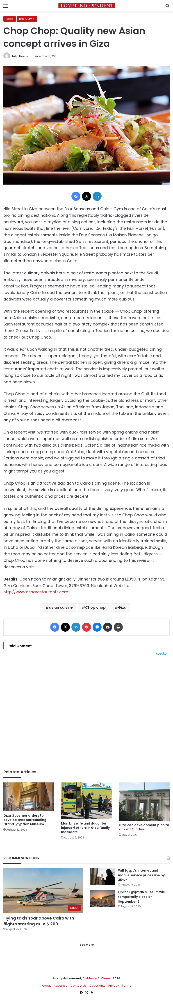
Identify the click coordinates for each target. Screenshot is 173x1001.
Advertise (61, 985)
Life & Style (26, 19)
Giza (122, 607)
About (46, 985)
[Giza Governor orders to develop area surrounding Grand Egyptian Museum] (28, 796)
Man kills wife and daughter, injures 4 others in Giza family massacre (85, 827)
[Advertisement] (86, 712)
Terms (126, 985)
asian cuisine (61, 607)
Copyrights (97, 985)
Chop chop (95, 607)
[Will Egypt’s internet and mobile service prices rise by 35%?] (102, 876)
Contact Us (78, 985)
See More (87, 944)
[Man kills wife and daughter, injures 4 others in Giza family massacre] (86, 800)
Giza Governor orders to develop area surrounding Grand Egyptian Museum (24, 819)
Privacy (113, 985)
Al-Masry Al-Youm (96, 978)
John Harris (19, 56)
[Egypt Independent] (86, 5)
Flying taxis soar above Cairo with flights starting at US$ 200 (38, 920)
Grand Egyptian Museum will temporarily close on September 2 (141, 897)
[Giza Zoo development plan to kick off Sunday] (144, 801)
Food (9, 19)
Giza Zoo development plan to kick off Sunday (144, 827)
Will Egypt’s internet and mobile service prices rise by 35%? (141, 875)
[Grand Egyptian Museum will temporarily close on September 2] (102, 898)
